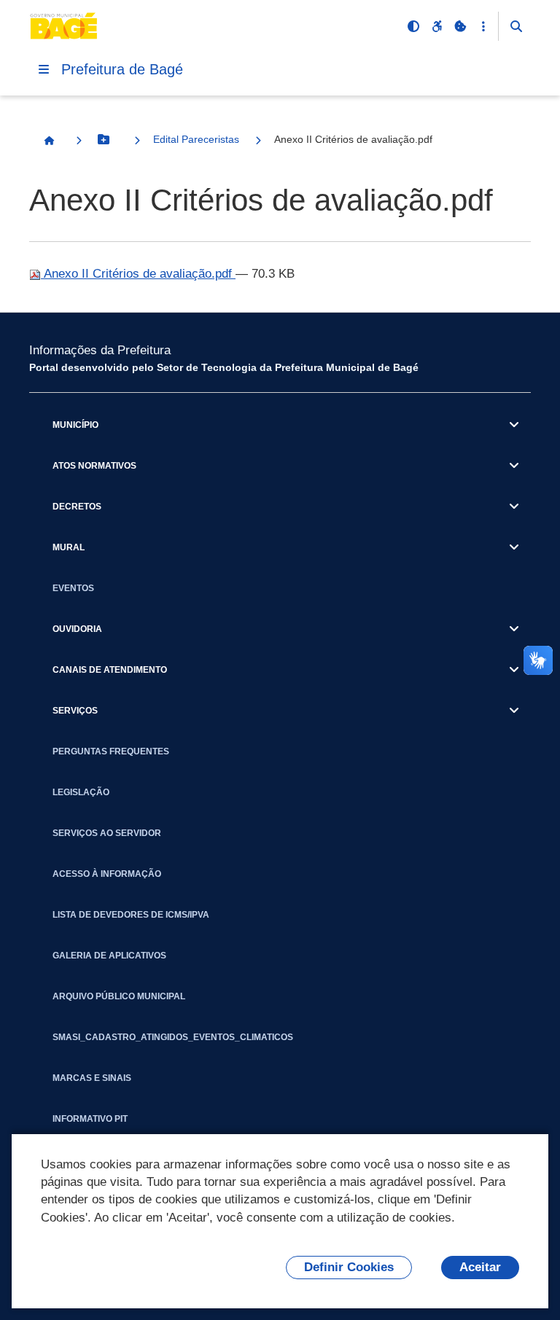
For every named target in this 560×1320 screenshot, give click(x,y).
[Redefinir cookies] (460, 26)
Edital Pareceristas (196, 139)
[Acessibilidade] (436, 26)
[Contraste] (413, 26)
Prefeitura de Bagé (122, 69)
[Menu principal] (43, 69)
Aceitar (480, 1267)
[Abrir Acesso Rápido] (483, 26)
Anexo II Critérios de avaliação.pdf (138, 274)
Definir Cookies (349, 1267)
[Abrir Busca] (516, 26)
